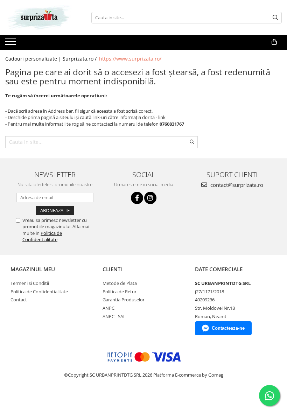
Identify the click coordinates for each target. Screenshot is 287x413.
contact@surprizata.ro (236, 184)
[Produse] (11, 43)
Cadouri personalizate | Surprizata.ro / (51, 58)
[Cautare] (275, 17)
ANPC (108, 308)
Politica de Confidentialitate (42, 236)
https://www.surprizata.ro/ (130, 58)
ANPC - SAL (114, 316)
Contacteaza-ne (228, 328)
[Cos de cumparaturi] (274, 42)
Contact (18, 299)
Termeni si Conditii (29, 283)
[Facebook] (137, 198)
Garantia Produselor (124, 299)
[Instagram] (150, 198)
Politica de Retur (119, 291)
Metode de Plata (120, 283)
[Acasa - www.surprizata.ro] (40, 17)
